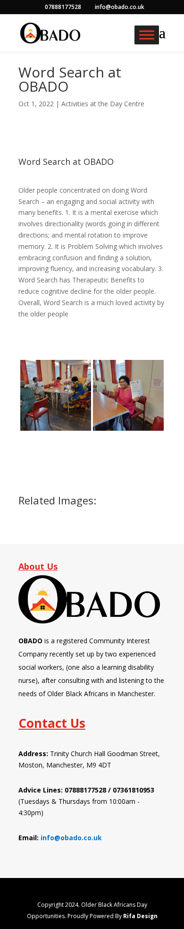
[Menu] (146, 34)
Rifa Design (140, 916)
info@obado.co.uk (71, 837)
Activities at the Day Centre (102, 103)
